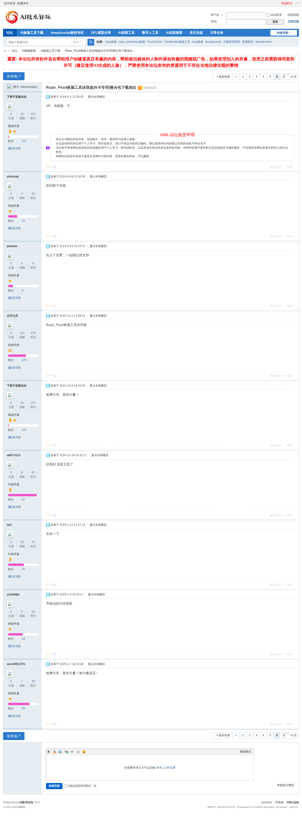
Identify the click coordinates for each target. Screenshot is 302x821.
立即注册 (293, 21)
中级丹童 (13, 484)
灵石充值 (196, 32)
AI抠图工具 (126, 32)
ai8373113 (14, 455)
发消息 (16, 148)
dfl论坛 (21, 807)
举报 (290, 166)
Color (54, 751)
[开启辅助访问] (279, 3)
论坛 (9, 32)
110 (22, 333)
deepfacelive (263, 41)
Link (66, 751)
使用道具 (275, 166)
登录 (159, 767)
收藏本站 (23, 3)
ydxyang (12, 176)
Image (60, 751)
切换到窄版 (297, 3)
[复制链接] (150, 87)
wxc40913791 (16, 664)
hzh (9, 524)
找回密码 (293, 15)
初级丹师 (13, 345)
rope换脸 (111, 41)
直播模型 (247, 41)
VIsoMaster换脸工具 (177, 41)
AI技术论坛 (26, 802)
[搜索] (91, 42)
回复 (54, 166)
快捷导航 (282, 32)
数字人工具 (150, 32)
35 (33, 681)
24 (33, 611)
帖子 (76, 42)
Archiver (266, 802)
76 (33, 542)
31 (22, 114)
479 (33, 333)
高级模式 (245, 751)
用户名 (215, 15)
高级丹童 (13, 126)
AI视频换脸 (29, 50)
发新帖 (12, 76)
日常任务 (216, 32)
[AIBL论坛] (27, 23)
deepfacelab (213, 41)
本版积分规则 (285, 785)
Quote (72, 751)
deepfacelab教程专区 (67, 32)
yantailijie (13, 594)
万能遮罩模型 (231, 41)
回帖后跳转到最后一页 (82, 785)
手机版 (279, 802)
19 (22, 542)
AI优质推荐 (174, 32)
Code (78, 751)
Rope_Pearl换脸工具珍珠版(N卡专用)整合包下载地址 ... (100, 50)
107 (33, 114)
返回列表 (224, 76)
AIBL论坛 (5, 50)
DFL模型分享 (101, 32)
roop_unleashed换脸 (131, 41)
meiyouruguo (28, 86)
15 (33, 193)
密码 (214, 21)
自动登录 (276, 15)
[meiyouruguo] (10, 86)
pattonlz (12, 246)
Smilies (84, 751)
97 (33, 472)
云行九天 (12, 315)
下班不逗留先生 (17, 96)
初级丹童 (13, 205)
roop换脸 (197, 41)
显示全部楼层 (96, 96)
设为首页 (9, 3)
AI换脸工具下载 (31, 32)
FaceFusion (154, 41)
